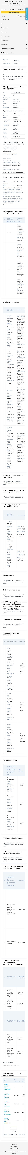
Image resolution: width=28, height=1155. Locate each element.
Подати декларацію (14, 12)
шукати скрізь (23, 16)
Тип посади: (4, 32)
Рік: (2, 23)
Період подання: (5, 40)
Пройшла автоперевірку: (7, 52)
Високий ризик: (5, 44)
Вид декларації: (5, 19)
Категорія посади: (5, 36)
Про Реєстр (3, 9)
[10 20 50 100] (13, 1128)
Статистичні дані (22, 9)
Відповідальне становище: (7, 48)
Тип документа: (5, 27)
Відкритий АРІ (12, 9)
